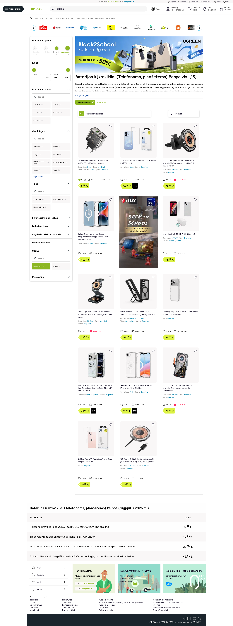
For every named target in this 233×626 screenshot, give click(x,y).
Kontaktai (183, 2)
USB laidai (34, 607)
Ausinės (156, 605)
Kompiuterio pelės (70, 605)
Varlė (228, 2)
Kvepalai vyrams (106, 599)
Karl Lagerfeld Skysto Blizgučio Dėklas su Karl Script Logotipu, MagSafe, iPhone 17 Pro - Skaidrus (95, 388)
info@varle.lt (129, 2)
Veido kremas (36, 605)
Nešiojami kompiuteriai (163, 599)
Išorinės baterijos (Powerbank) (167, 607)
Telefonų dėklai (69, 607)
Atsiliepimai (194, 2)
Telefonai (66, 602)
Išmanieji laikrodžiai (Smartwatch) (168, 602)
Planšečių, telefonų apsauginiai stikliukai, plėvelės (121, 602)
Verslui (219, 2)
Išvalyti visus (101, 102)
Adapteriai (103, 607)
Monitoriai (34, 610)
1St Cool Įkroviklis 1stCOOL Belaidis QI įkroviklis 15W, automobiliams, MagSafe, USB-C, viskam (179, 163)
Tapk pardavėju (207, 2)
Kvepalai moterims (107, 605)
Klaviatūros (67, 599)
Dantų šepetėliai (160, 610)
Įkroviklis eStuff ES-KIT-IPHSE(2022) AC (179, 234)
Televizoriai (35, 599)
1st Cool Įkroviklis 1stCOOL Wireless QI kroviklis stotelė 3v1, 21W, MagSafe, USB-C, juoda (95, 314)
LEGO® (33, 602)
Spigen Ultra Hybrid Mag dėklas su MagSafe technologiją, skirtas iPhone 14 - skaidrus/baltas (95, 237)
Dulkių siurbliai (68, 610)
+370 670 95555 (113, 2)
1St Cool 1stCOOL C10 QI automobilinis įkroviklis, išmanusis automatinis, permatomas (178, 388)
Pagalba (173, 2)
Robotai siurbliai (106, 610)
